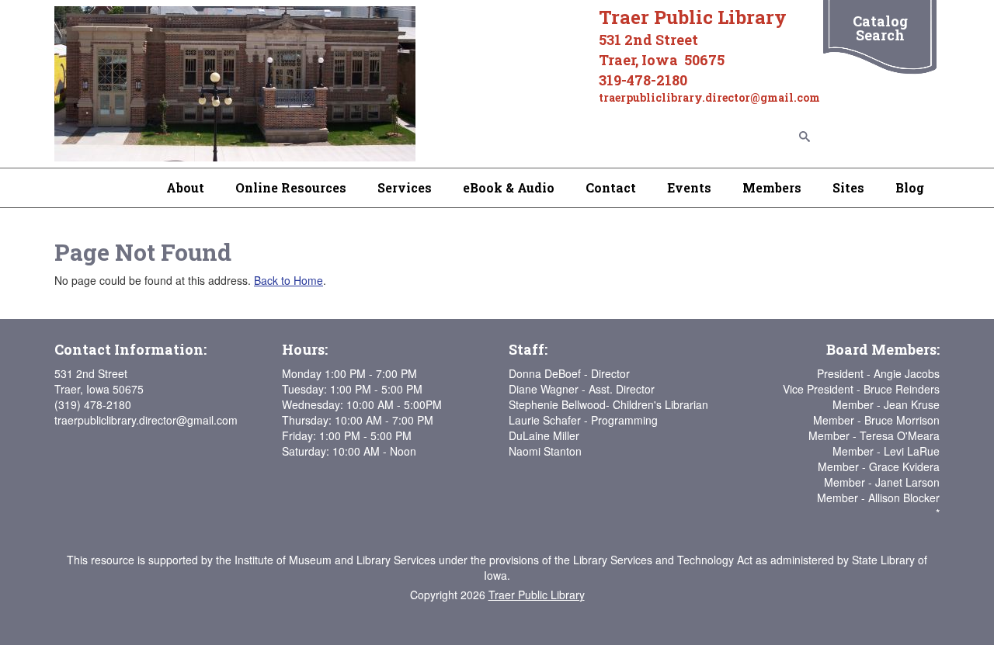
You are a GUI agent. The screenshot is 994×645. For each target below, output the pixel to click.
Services (404, 187)
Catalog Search (880, 28)
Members (771, 187)
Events (689, 187)
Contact (611, 187)
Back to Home (288, 280)
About (185, 187)
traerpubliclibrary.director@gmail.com (146, 420)
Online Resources (290, 187)
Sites (848, 187)
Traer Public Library (536, 594)
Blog (909, 187)
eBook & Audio (508, 187)
